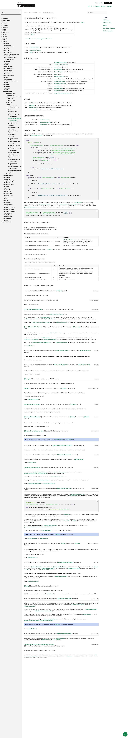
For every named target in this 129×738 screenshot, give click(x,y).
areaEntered (32, 103)
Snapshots (109, 6)
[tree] (11, 120)
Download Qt (108, 2)
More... (82, 22)
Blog (102, 3)
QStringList (27, 379)
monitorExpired (33, 110)
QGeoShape (77, 327)
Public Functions (107, 23)
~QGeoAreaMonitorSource (61, 65)
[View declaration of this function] (68, 290)
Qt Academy (96, 6)
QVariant (26, 388)
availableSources (44, 120)
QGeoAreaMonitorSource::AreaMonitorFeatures (39, 644)
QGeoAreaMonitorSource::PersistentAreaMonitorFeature (38, 527)
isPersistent (47, 322)
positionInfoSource (59, 76)
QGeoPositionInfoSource (30, 207)
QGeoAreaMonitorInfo (36, 135)
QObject (33, 35)
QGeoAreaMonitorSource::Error (34, 431)
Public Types (106, 20)
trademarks (70, 656)
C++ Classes (38, 12)
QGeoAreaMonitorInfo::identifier (43, 611)
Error (31, 52)
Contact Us (97, 3)
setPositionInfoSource (60, 83)
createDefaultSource (45, 122)
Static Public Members (109, 28)
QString (63, 388)
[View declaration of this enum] (58, 229)
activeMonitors (58, 67)
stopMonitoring (58, 91)
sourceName (57, 86)
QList (25, 309)
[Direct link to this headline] (35, 44)
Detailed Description (108, 31)
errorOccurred (32, 108)
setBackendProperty (59, 81)
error (55, 74)
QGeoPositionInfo (85, 350)
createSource (43, 124)
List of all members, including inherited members (39, 39)
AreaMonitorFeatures (35, 50)
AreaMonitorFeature (35, 48)
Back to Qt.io (21, 2)
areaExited (31, 105)
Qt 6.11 (25, 12)
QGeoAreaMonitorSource (60, 62)
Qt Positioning (32, 12)
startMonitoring (58, 88)
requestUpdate (58, 79)
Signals (105, 25)
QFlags (49, 249)
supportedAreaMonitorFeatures (62, 93)
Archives (103, 6)
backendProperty (58, 72)
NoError (58, 534)
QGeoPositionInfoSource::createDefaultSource (35, 473)
